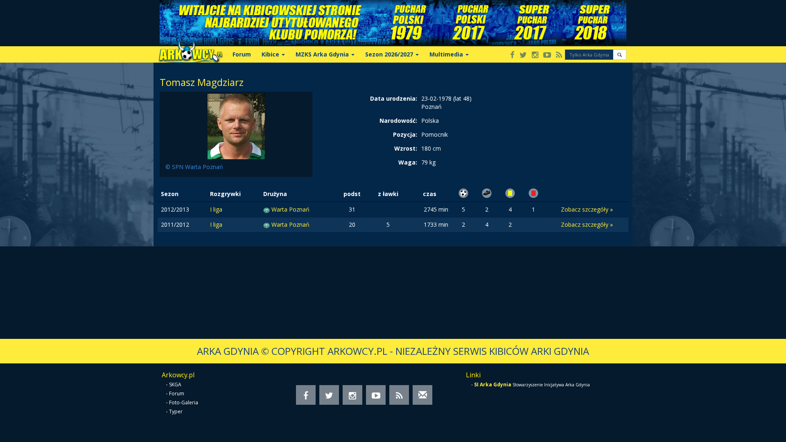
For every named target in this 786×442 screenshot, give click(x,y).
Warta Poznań (290, 209)
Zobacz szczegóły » (587, 209)
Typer (176, 411)
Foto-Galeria (183, 402)
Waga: (407, 162)
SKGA (175, 384)
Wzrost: (405, 148)
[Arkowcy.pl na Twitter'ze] (523, 55)
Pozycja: (405, 134)
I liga (216, 209)
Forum (242, 54)
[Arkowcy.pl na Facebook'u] (512, 55)
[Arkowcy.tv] (547, 55)
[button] (619, 55)
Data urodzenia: (393, 98)
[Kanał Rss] (559, 55)
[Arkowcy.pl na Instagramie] (535, 55)
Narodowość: (398, 120)
